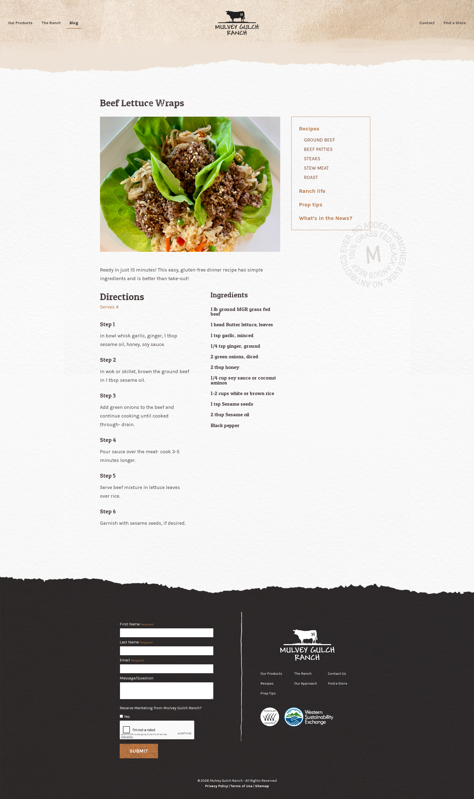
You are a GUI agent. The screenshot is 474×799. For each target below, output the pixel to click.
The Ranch (51, 22)
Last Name (136, 642)
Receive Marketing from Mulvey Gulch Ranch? (161, 708)
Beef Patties (318, 149)
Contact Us (337, 674)
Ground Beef (319, 140)
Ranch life (312, 191)
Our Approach (305, 683)
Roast (311, 177)
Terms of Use (241, 786)
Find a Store (455, 22)
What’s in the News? (325, 218)
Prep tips (310, 204)
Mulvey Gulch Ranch (237, 23)
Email (132, 660)
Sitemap (262, 786)
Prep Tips (268, 693)
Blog (74, 22)
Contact (427, 22)
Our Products (20, 22)
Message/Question (136, 678)
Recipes (309, 128)
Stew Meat (316, 168)
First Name (137, 624)
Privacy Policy (216, 786)
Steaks (312, 159)
